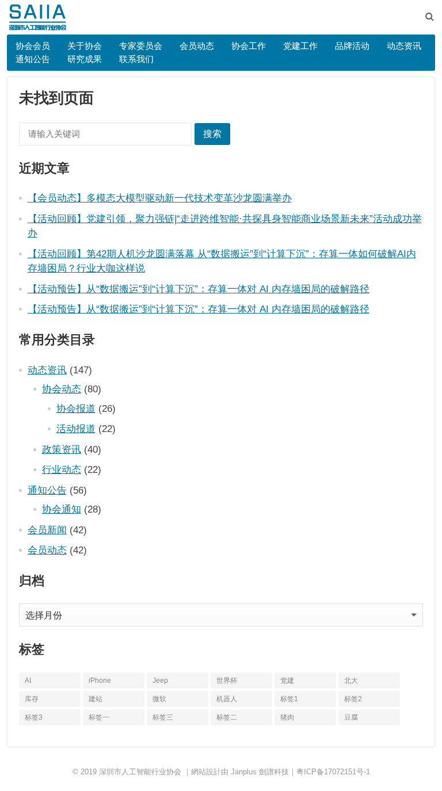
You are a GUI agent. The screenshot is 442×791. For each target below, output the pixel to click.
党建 (287, 681)
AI (28, 681)
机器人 (226, 699)
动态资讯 (404, 46)
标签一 (99, 717)
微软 (159, 699)
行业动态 (61, 469)
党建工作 (300, 46)
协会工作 (248, 46)
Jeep (160, 681)
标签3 (34, 717)
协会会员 (33, 46)
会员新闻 (47, 530)
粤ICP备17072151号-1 (333, 771)
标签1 (289, 699)
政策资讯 (61, 449)
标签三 (163, 717)
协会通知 (61, 509)
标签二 (226, 717)
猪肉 (287, 717)
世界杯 (226, 681)
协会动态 (61, 389)
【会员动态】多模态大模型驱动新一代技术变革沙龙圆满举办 (160, 198)
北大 (351, 681)
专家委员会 (140, 46)
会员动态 (197, 46)
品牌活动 (352, 46)
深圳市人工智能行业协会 (140, 771)
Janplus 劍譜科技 (260, 771)
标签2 (353, 699)
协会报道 (76, 408)
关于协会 (84, 46)
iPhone (100, 681)
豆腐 (351, 717)
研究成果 (84, 59)
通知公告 (33, 59)
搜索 (212, 134)
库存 (32, 699)
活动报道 (76, 428)
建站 (95, 699)
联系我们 (136, 59)
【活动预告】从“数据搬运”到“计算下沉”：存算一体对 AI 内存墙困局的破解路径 (198, 289)
